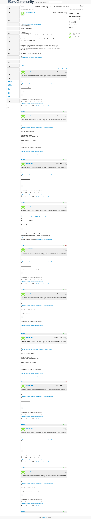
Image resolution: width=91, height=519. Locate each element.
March (9, 93)
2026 (9, 8)
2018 (9, 41)
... (22, 95)
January (9, 96)
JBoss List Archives (41, 2)
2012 (9, 66)
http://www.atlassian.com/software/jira (43, 60)
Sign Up (81, 2)
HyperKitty (45, 517)
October (9, 84)
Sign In (76, 2)
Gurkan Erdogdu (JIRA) (30, 12)
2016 (9, 49)
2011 (9, 70)
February (9, 95)
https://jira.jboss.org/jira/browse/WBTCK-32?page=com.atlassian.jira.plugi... (37, 83)
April (9, 92)
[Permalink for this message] (66, 13)
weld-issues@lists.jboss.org (75, 16)
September (10, 85)
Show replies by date (62, 68)
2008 (9, 101)
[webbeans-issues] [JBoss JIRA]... (28, 9)
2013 (9, 62)
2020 (9, 33)
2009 (9, 78)
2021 (9, 29)
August (9, 87)
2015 (9, 54)
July (8, 88)
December (10, 81)
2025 (9, 12)
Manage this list (68, 2)
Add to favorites (74, 24)
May (8, 91)
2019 (9, 37)
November (10, 83)
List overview (10, 105)
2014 (9, 58)
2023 (9, 21)
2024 (9, 16)
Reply (22, 65)
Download (10, 107)
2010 (9, 74)
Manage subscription (75, 18)
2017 (9, 45)
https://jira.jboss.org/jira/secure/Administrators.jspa (31, 57)
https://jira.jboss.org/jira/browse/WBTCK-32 (32, 24)
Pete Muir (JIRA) (29, 71)
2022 (9, 25)
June (9, 89)
